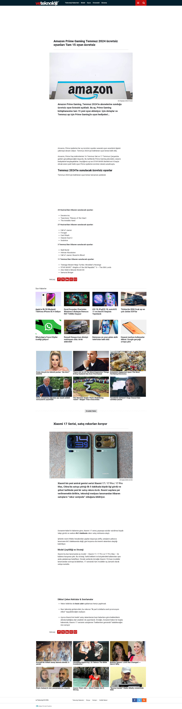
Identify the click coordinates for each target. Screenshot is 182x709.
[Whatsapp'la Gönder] (71, 279)
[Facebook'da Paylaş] (59, 279)
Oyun (89, 3)
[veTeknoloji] (47, 3)
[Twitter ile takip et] (139, 700)
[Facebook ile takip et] (134, 700)
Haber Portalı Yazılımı (45, 706)
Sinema (104, 3)
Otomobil (96, 3)
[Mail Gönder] (75, 279)
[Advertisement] (91, 22)
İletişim (94, 700)
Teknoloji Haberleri (72, 3)
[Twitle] (63, 279)
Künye (88, 700)
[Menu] (138, 3)
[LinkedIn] (67, 279)
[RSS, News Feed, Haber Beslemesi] (144, 700)
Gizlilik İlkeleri (103, 700)
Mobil (83, 3)
